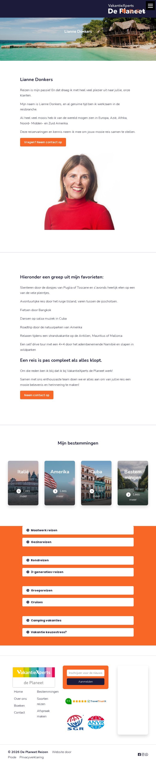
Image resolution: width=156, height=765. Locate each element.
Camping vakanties (45, 620)
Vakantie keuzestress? (48, 632)
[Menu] (150, 5)
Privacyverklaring (32, 757)
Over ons (20, 699)
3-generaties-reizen (46, 572)
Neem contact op (36, 395)
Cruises (36, 602)
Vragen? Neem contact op (43, 142)
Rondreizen (39, 560)
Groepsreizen (41, 590)
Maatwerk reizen (43, 530)
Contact (19, 712)
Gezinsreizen (40, 542)
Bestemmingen (48, 691)
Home (18, 691)
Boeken (19, 705)
